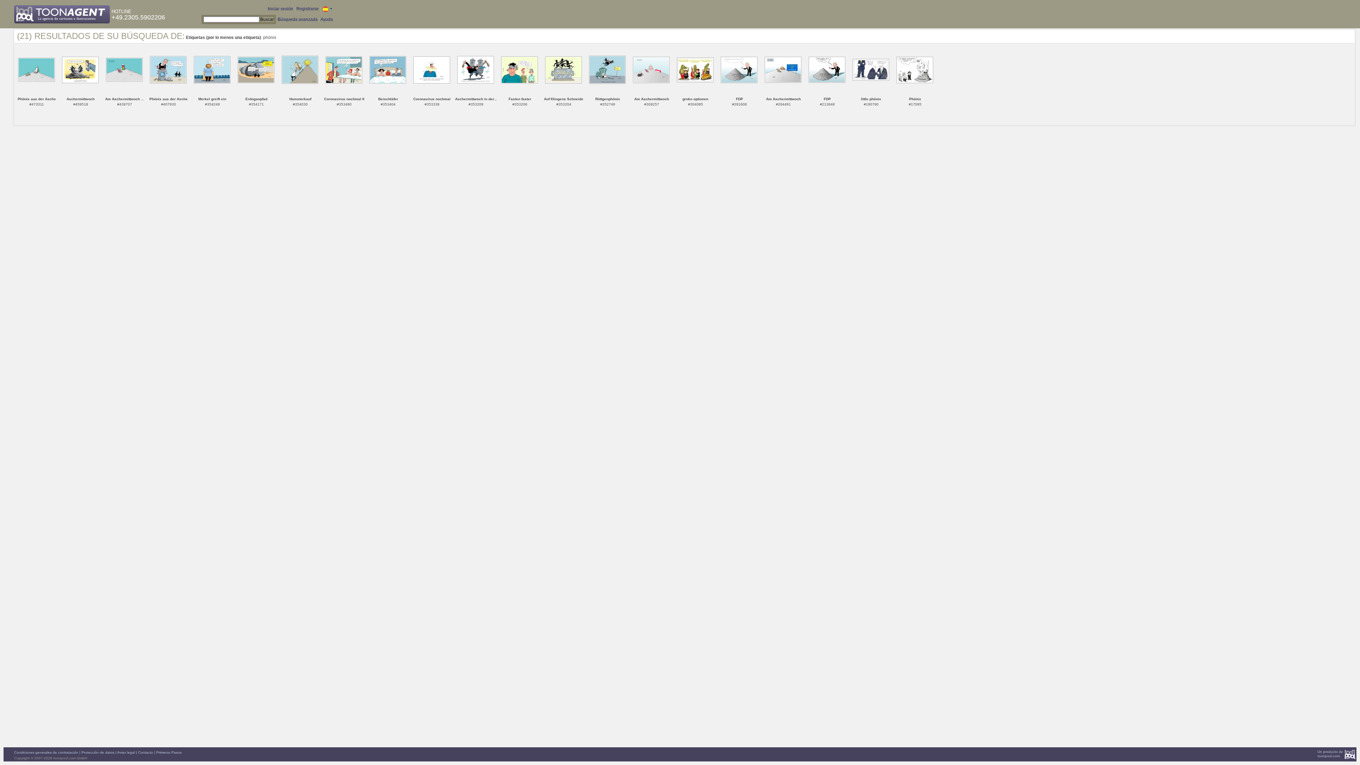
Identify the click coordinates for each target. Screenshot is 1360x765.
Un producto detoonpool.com (1330, 754)
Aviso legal (126, 752)
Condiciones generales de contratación (46, 752)
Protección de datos (97, 752)
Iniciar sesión (280, 8)
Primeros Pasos (169, 752)
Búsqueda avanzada (298, 19)
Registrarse (307, 8)
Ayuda (327, 19)
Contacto (145, 752)
